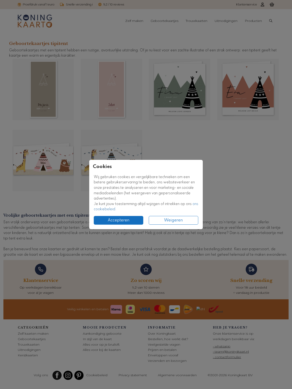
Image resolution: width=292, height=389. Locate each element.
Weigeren (173, 220)
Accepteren (119, 220)
